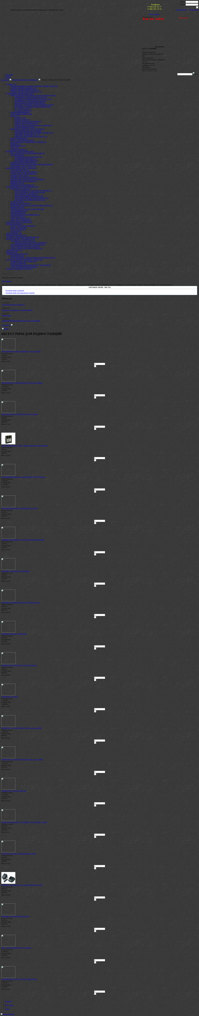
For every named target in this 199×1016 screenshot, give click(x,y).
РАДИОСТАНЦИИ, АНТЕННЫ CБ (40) (20, 239)
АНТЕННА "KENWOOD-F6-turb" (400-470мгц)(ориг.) (20, 602)
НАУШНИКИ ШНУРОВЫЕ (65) (26, 161)
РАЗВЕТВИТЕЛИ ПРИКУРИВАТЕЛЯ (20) (30, 200)
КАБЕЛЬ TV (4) (20, 118)
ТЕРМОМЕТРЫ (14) (17, 146)
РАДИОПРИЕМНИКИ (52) (20, 112)
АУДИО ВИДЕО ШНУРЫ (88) (21, 114)
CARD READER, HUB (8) (19, 170)
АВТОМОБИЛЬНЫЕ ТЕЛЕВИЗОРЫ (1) (24, 215)
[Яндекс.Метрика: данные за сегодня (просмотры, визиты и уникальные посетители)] (7, 1014)
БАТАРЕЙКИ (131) (17, 256)
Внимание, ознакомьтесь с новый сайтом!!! (17, 310)
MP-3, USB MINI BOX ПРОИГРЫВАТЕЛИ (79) (27, 153)
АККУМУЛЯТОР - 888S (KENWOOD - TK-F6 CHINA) (21, 351)
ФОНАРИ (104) (11, 252)
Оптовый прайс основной (14, 290)
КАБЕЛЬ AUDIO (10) (22, 120)
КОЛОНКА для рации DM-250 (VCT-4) (15, 916)
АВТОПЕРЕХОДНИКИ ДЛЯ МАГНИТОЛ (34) (32, 198)
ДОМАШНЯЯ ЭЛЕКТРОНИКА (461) (19, 93)
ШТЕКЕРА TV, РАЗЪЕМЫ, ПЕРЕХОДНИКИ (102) (33, 107)
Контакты (8, 1001)
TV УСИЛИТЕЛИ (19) (23, 108)
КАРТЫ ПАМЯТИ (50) (14, 224)
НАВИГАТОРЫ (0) (17, 207)
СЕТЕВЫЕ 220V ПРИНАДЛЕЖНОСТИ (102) (22, 237)
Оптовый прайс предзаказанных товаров (20, 293)
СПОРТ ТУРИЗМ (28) (18, 263)
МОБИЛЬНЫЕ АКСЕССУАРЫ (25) (23, 166)
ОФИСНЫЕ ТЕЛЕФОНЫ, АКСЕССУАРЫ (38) (27, 129)
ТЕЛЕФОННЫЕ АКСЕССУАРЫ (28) (28, 131)
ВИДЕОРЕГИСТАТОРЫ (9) (20, 203)
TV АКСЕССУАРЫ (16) (23, 110)
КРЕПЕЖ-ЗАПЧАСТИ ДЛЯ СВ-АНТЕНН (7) (31, 243)
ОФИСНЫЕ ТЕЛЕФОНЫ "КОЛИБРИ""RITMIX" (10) (34, 133)
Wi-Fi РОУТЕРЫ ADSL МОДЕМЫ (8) (23, 172)
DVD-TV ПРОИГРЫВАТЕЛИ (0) (22, 140)
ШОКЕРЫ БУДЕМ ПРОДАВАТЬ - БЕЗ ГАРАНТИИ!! (21, 321)
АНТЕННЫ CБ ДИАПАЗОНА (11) (22, 241)
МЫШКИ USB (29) (17, 183)
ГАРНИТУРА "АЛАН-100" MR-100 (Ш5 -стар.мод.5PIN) (21, 728)
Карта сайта (9, 1005)
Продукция (5, 80)
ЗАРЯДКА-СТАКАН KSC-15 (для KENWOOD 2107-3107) (22, 885)
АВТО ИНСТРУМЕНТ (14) (20, 218)
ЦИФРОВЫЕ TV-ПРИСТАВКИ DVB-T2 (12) (31, 97)
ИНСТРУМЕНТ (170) (14, 233)
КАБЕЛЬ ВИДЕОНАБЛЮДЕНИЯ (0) (28, 121)
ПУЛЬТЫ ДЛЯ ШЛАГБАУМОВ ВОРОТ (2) (26, 92)
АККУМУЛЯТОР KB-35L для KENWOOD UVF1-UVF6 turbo (23, 477)
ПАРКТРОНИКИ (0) (17, 213)
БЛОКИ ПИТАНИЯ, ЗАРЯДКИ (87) (19, 222)
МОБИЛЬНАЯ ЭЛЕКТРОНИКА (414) (20, 151)
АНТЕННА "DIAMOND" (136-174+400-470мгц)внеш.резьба (22, 540)
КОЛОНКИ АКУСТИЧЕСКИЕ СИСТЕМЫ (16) (27, 179)
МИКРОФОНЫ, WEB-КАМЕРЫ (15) (23, 181)
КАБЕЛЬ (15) (15, 116)
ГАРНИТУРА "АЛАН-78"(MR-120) (13, 791)
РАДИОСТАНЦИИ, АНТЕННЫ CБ (25, 80)
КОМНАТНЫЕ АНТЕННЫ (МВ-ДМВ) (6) (30, 103)
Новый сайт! (6, 315)
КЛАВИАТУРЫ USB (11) (19, 175)
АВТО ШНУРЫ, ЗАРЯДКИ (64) (26, 194)
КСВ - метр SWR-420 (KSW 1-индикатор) (16, 948)
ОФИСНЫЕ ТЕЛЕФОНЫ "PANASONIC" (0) (31, 136)
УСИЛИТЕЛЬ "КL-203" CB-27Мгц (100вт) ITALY (19, 979)
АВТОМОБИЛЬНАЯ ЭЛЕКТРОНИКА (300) (22, 187)
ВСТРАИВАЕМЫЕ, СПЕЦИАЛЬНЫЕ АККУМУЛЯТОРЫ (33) (32, 258)
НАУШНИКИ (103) (17, 155)
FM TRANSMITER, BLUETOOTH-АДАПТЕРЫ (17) (33, 190)
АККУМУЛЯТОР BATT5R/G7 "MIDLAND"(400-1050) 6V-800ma (24, 446)
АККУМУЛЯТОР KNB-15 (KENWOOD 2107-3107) (19, 508)
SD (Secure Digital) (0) (18, 230)
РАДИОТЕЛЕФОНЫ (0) (19, 138)
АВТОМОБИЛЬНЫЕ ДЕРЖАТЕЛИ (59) (29, 196)
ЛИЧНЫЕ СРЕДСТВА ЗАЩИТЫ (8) (23, 261)
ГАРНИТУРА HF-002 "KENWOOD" (14, 634)
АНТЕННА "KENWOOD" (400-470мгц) (15, 571)
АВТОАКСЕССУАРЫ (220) (20, 189)
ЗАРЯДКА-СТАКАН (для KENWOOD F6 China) (18, 854)
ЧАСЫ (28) (14, 148)
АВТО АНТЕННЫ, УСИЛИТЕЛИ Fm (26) (30, 192)
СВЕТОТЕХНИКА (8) (14, 250)
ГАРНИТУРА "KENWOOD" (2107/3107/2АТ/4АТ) (19, 665)
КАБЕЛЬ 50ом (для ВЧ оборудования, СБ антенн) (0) (33, 125)
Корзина (7, 273)
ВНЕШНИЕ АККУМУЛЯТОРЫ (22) (23, 162)
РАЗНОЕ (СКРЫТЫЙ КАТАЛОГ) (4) (19, 269)
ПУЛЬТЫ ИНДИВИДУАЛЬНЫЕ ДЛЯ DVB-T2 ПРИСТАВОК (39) (34, 86)
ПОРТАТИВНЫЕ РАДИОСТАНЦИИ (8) (25, 246)
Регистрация (193, 10)
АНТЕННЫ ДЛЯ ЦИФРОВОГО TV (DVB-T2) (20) (33, 99)
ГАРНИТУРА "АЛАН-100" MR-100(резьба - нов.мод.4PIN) (22, 759)
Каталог (8, 78)
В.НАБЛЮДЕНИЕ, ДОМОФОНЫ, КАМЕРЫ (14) (28, 142)
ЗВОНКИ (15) (15, 144)
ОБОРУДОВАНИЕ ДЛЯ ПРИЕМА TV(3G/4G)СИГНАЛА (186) (33, 95)
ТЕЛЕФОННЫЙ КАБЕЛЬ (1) (25, 127)
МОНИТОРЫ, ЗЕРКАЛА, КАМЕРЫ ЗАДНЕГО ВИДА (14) (31, 205)
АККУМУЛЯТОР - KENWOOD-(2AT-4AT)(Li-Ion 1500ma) (22, 383)
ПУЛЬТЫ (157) (11, 84)
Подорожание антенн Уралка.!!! (13, 305)
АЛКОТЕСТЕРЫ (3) (17, 217)
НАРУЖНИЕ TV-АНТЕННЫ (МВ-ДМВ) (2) (30, 101)
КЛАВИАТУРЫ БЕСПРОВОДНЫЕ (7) (24, 177)
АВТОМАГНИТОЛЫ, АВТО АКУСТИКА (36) (27, 209)
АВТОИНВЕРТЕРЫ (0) (18, 211)
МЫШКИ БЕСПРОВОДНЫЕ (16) (22, 185)
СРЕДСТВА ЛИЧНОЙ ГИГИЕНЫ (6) (23, 267)
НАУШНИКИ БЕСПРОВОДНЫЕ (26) (28, 157)
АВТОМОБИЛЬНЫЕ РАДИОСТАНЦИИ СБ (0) (27, 244)
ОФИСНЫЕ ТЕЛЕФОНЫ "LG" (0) (27, 134)
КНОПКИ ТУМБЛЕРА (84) (16, 235)
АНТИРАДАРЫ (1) (17, 202)
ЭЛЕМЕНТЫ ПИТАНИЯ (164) (17, 254)
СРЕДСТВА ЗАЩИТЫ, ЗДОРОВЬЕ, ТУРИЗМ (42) (24, 259)
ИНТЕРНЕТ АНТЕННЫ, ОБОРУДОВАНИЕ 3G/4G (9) (34, 105)
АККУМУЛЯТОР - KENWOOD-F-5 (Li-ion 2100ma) (19, 414)
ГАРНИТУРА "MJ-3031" (10, 697)
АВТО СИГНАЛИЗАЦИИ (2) (21, 220)
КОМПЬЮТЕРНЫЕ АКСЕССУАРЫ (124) (21, 168)
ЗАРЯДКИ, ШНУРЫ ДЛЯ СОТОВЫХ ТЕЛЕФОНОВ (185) (31, 164)
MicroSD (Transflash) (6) (18, 228)
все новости (6, 325)
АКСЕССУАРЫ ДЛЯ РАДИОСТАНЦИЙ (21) (26, 248)
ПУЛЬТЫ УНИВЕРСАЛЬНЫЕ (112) (23, 88)
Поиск (7, 1009)
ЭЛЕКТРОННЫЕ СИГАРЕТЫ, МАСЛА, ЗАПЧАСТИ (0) (30, 265)
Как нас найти (154, 14)
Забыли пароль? (181, 10)
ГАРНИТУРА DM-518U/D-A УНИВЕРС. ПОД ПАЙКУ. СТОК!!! (24, 822)
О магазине (9, 75)
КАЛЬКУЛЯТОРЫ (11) (18, 149)
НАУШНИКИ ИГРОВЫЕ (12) (25, 159)
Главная (8, 76)
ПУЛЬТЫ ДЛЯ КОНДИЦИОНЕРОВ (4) (24, 90)
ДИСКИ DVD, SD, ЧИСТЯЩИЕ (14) (23, 174)
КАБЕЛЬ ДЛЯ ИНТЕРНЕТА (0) (26, 123)
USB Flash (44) (15, 231)
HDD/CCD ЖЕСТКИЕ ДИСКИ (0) (22, 226)
